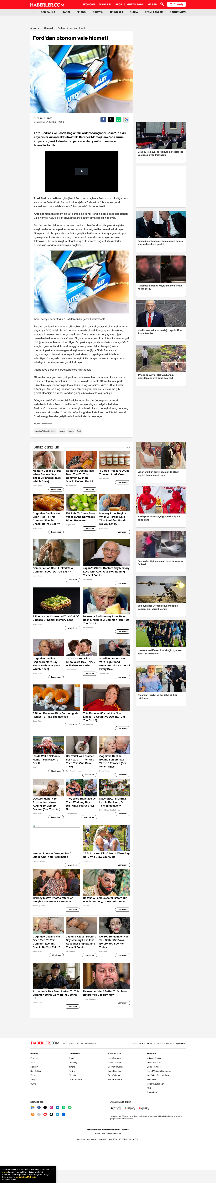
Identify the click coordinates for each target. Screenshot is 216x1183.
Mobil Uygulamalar (155, 1083)
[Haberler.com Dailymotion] (63, 1114)
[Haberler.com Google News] (32, 1107)
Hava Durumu (114, 1058)
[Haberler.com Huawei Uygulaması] (144, 1108)
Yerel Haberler (75, 1079)
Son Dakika (35, 1071)
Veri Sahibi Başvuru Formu (159, 1075)
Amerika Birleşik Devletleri (45, 431)
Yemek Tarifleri (115, 1079)
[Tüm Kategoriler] (32, 12)
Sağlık (72, 1058)
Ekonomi (34, 1058)
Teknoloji (73, 1062)
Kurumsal (151, 1053)
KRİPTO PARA (135, 4)
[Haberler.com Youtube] (45, 1114)
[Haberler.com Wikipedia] (39, 1114)
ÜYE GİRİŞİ (178, 4)
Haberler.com (114, 1053)
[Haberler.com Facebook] (39, 1107)
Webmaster (152, 1079)
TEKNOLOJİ (116, 12)
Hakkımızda (138, 1043)
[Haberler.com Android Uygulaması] (130, 1108)
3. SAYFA (98, 12)
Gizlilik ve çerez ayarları (87, 1139)
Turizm (72, 1071)
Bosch (71, 431)
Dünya (33, 1083)
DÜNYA (134, 12)
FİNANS (81, 12)
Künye (168, 1043)
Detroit (62, 431)
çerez (5, 1172)
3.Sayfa (33, 1079)
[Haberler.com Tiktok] (51, 1114)
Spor (32, 1062)
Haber (97, 1133)
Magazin (34, 1066)
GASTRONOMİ (178, 12)
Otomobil (48, 28)
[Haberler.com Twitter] (45, 1107)
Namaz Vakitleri (115, 1062)
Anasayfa (35, 28)
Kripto (33, 1075)
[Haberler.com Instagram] (51, 1107)
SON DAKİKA (48, 12)
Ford (79, 431)
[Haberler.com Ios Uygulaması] (116, 1108)
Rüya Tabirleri (114, 1075)
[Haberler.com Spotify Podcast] (69, 1107)
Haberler (34, 1053)
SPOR (118, 4)
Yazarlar (72, 1075)
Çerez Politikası (154, 1066)
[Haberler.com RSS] (32, 1114)
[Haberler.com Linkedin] (57, 1107)
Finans (72, 1066)
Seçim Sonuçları (115, 1066)
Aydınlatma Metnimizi (26, 1177)
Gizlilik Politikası (154, 1062)
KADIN (66, 12)
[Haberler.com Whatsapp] (63, 1107)
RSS (149, 1088)
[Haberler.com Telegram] (57, 1114)
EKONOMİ (88, 4)
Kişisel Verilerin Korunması (159, 1071)
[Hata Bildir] (102, 1139)
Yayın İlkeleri (180, 1043)
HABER (152, 4)
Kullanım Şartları (154, 1058)
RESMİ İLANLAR (154, 12)
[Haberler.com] (45, 1043)
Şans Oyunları (114, 1071)
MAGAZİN (105, 4)
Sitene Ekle (152, 1092)
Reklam (150, 1043)
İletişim (160, 1043)
